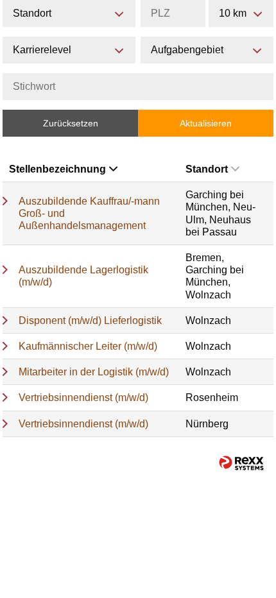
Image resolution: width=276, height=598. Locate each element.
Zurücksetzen (70, 123)
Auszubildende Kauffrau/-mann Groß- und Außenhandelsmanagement (89, 213)
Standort (206, 169)
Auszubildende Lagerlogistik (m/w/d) (83, 275)
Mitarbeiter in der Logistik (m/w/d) (94, 371)
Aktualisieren (206, 123)
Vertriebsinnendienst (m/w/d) (83, 397)
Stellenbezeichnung (57, 169)
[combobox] (241, 13)
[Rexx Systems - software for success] (241, 463)
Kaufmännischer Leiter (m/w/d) (88, 346)
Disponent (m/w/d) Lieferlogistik (90, 320)
